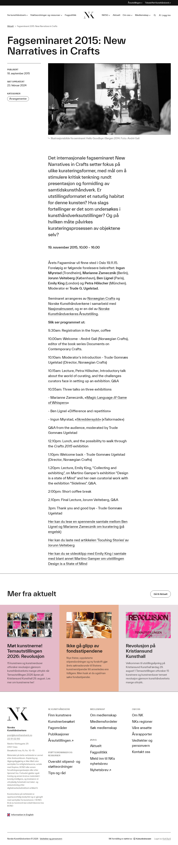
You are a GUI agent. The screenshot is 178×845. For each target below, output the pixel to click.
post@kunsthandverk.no (19, 735)
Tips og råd (57, 773)
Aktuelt (116, 15)
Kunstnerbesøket (61, 721)
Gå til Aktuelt (160, 594)
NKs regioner (142, 721)
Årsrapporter (142, 734)
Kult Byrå (167, 838)
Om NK (137, 715)
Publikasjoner (58, 734)
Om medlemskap (103, 715)
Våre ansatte (142, 728)
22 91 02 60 (13, 738)
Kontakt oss (141, 752)
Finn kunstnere (59, 715)
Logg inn (166, 15)
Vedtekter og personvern (51, 838)
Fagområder (57, 728)
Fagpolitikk (70, 15)
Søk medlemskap (103, 728)
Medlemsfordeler (103, 721)
